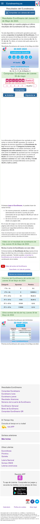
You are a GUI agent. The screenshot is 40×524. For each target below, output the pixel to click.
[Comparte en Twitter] (37, 501)
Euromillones (6, 450)
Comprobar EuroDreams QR (12, 411)
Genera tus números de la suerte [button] (20, 274)
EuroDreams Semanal (10, 406)
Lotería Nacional (8, 460)
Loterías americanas (9, 465)
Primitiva (5, 453)
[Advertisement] (20, 119)
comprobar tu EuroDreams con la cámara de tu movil (17, 256)
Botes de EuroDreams (10, 408)
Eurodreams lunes (8, 393)
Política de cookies (20, 507)
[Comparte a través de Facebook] (32, 501)
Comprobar (20, 89)
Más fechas (6, 439)
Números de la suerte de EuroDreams (16, 402)
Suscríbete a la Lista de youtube (19, 269)
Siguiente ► (30, 95)
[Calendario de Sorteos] (28, 501)
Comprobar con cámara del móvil (21, 12)
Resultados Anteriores (10, 399)
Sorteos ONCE (7, 463)
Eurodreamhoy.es (14, 3)
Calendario (6, 507)
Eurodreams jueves (9, 396)
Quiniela (5, 456)
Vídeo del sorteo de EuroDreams (16, 266)
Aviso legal (33, 507)
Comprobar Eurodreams (11, 391)
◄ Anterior (9, 95)
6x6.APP (11, 426)
